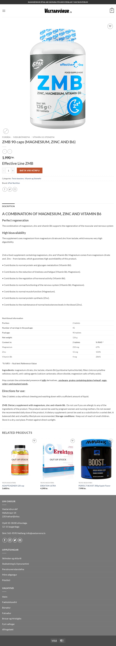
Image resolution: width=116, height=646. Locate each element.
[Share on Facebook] (4, 189)
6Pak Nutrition (14, 183)
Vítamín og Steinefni (43, 137)
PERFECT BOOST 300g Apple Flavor (94, 485)
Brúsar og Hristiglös (11, 618)
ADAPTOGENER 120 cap (13, 485)
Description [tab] (8, 206)
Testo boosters (18, 178)
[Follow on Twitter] (15, 540)
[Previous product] (9, 151)
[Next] (114, 466)
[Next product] (4, 151)
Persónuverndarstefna (13, 569)
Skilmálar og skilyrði (11, 558)
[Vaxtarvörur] (58, 10)
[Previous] (2, 466)
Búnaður (6, 607)
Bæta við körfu (30, 170)
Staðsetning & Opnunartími (15, 563)
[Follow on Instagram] (9, 540)
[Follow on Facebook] (4, 540)
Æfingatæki (7, 629)
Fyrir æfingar (8, 624)
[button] (4, 10)
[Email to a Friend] (15, 189)
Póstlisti (6, 580)
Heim (4, 596)
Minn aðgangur (9, 574)
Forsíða (6, 137)
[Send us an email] (20, 540)
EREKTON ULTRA (48, 485)
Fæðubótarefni (21, 137)
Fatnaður (6, 613)
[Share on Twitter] (9, 189)
